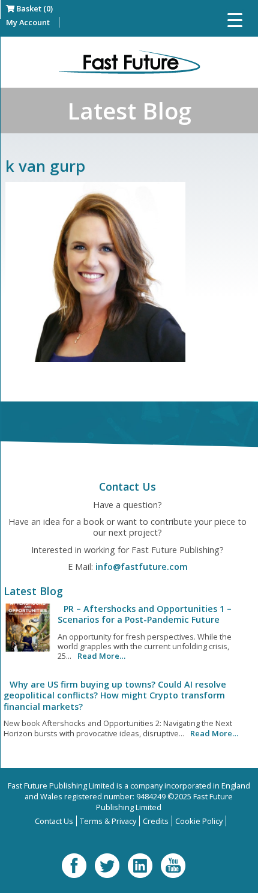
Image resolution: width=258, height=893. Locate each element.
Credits (156, 821)
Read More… (101, 655)
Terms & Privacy (108, 821)
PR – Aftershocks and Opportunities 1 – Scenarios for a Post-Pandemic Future (145, 614)
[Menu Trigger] (234, 19)
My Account (28, 22)
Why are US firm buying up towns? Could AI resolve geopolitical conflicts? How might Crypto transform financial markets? (115, 695)
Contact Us (54, 821)
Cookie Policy (199, 821)
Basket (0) (33, 8)
